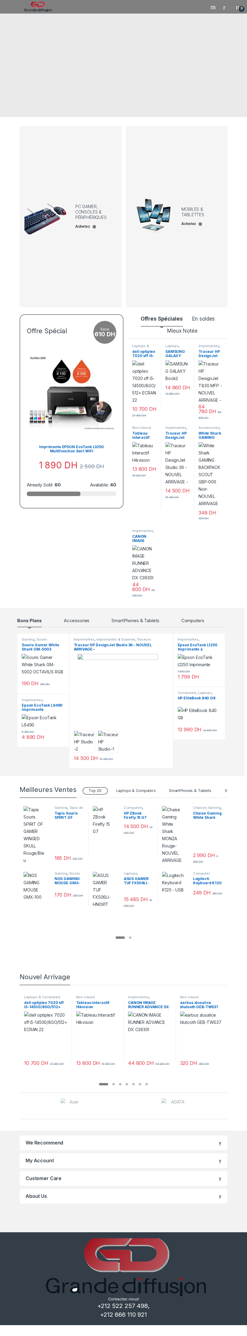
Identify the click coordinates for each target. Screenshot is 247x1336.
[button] (120, 937)
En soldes (203, 319)
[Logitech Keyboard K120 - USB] (175, 883)
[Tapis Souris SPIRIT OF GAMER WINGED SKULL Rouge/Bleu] (36, 835)
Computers (192, 620)
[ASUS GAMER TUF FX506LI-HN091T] (106, 890)
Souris (41, 639)
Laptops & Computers (141, 348)
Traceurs (144, 639)
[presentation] (225, 1106)
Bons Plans (29, 620)
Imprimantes (209, 346)
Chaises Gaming (207, 808)
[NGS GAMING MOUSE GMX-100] (36, 886)
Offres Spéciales (162, 319)
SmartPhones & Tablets (135, 620)
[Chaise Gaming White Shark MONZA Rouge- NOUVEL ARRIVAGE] (175, 835)
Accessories (209, 428)
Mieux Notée (182, 331)
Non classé (141, 428)
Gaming (28, 639)
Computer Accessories (203, 875)
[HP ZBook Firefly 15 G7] (106, 820)
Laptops (172, 346)
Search (214, 7)
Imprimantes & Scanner (115, 639)
